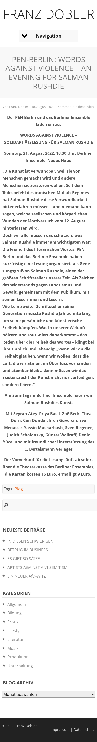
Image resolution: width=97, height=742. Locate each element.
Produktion (18, 657)
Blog (19, 489)
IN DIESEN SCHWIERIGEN (30, 541)
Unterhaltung (20, 666)
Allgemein (16, 604)
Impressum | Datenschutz (73, 729)
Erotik (12, 622)
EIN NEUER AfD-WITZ (26, 576)
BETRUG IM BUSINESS (27, 550)
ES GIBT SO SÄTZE (23, 558)
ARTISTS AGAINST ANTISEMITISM (37, 567)
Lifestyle (15, 630)
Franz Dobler (48, 13)
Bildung (14, 613)
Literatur (15, 639)
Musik (12, 648)
